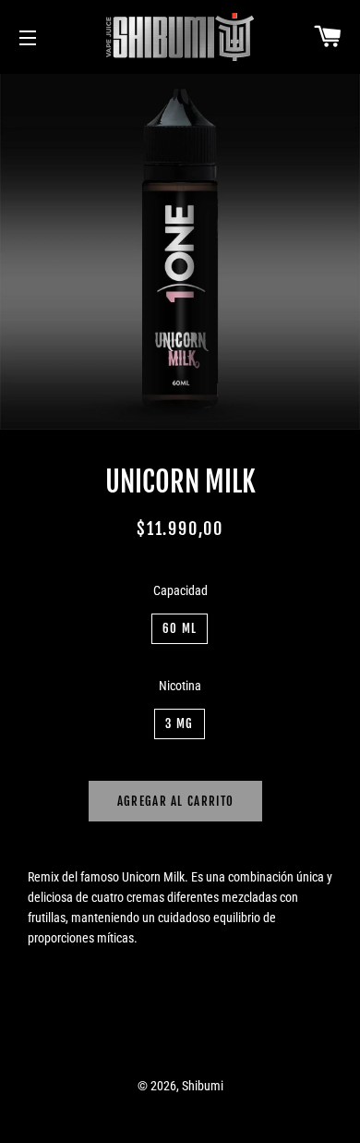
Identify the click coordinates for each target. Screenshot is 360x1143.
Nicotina (180, 685)
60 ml (180, 628)
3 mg (179, 723)
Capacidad (180, 590)
